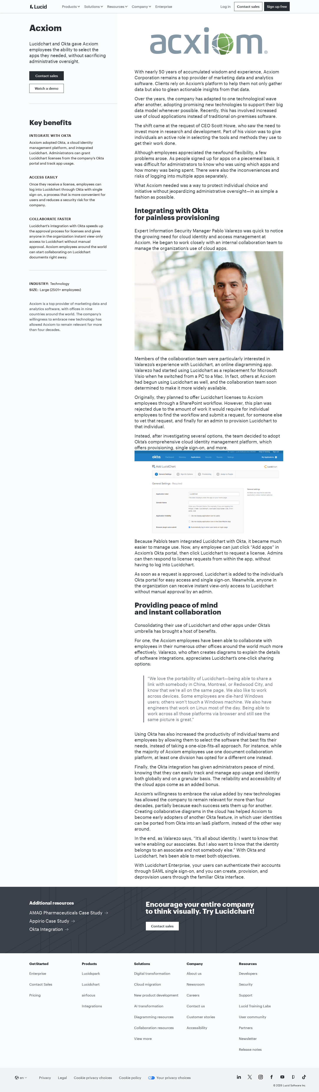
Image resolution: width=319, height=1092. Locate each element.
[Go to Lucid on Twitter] (250, 1077)
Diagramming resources (154, 1017)
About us (194, 973)
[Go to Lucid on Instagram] (260, 1077)
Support (245, 995)
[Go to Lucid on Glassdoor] (293, 1077)
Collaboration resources (154, 1028)
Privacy (45, 1077)
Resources (115, 6)
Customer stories (201, 1017)
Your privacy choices (173, 1077)
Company (140, 6)
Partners (246, 1028)
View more (143, 1038)
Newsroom (196, 984)
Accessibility (197, 1028)
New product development (156, 995)
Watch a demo (46, 88)
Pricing (35, 995)
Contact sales (248, 6)
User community (252, 1017)
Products (69, 6)
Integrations (92, 1006)
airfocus (88, 995)
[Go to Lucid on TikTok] (304, 1077)
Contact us (196, 1006)
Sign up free (277, 6)
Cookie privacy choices (93, 1077)
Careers (193, 995)
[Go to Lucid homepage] (44, 6)
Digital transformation (152, 973)
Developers (248, 973)
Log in (225, 6)
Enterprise (163, 6)
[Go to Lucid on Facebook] (271, 1077)
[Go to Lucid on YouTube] (282, 1077)
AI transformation (148, 1006)
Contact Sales (40, 984)
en (22, 1077)
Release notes (250, 1049)
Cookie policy (130, 1077)
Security (246, 984)
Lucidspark (91, 973)
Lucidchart (91, 984)
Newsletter (248, 1038)
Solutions (92, 6)
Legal (62, 1077)
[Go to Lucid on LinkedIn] (239, 1077)
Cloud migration (147, 984)
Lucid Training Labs (255, 1006)
